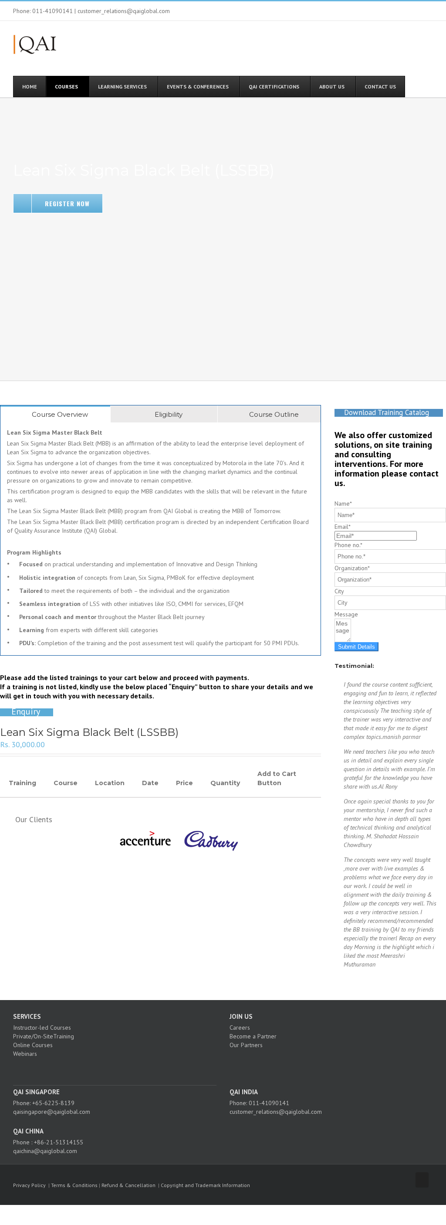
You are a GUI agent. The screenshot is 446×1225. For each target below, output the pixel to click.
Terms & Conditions (74, 1185)
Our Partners (246, 1045)
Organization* (352, 568)
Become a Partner (253, 1036)
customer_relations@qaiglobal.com (276, 1112)
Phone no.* (348, 545)
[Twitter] (112, 1068)
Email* (342, 527)
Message (346, 614)
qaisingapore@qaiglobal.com (51, 1112)
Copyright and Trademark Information (205, 1185)
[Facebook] (100, 1068)
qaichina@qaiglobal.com (45, 1151)
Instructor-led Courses (42, 1027)
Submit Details (356, 646)
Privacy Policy (29, 1185)
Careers (240, 1027)
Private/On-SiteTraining (43, 1036)
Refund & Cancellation (128, 1185)
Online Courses (33, 1045)
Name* (343, 503)
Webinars (25, 1054)
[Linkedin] (124, 1068)
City (339, 591)
